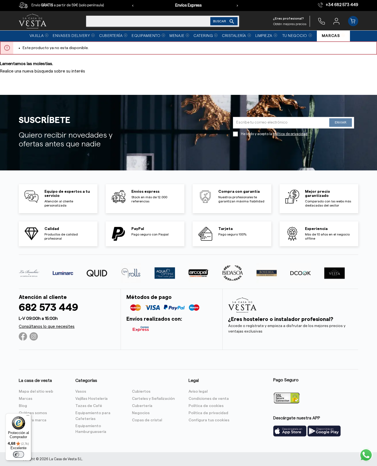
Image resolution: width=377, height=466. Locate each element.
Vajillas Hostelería (91, 399)
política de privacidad (290, 134)
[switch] (18, 454)
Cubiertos (141, 391)
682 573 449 (48, 307)
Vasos (80, 391)
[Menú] (28, 416)
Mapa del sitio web (36, 391)
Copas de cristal (147, 420)
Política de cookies (206, 406)
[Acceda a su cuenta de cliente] (336, 21)
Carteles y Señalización (153, 399)
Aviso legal (198, 391)
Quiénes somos (33, 413)
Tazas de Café (88, 406)
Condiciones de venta (209, 399)
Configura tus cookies (209, 420)
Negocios (141, 413)
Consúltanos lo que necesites (47, 327)
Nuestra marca (32, 420)
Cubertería (142, 406)
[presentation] (133, 5)
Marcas (25, 399)
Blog (23, 406)
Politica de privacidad (208, 413)
